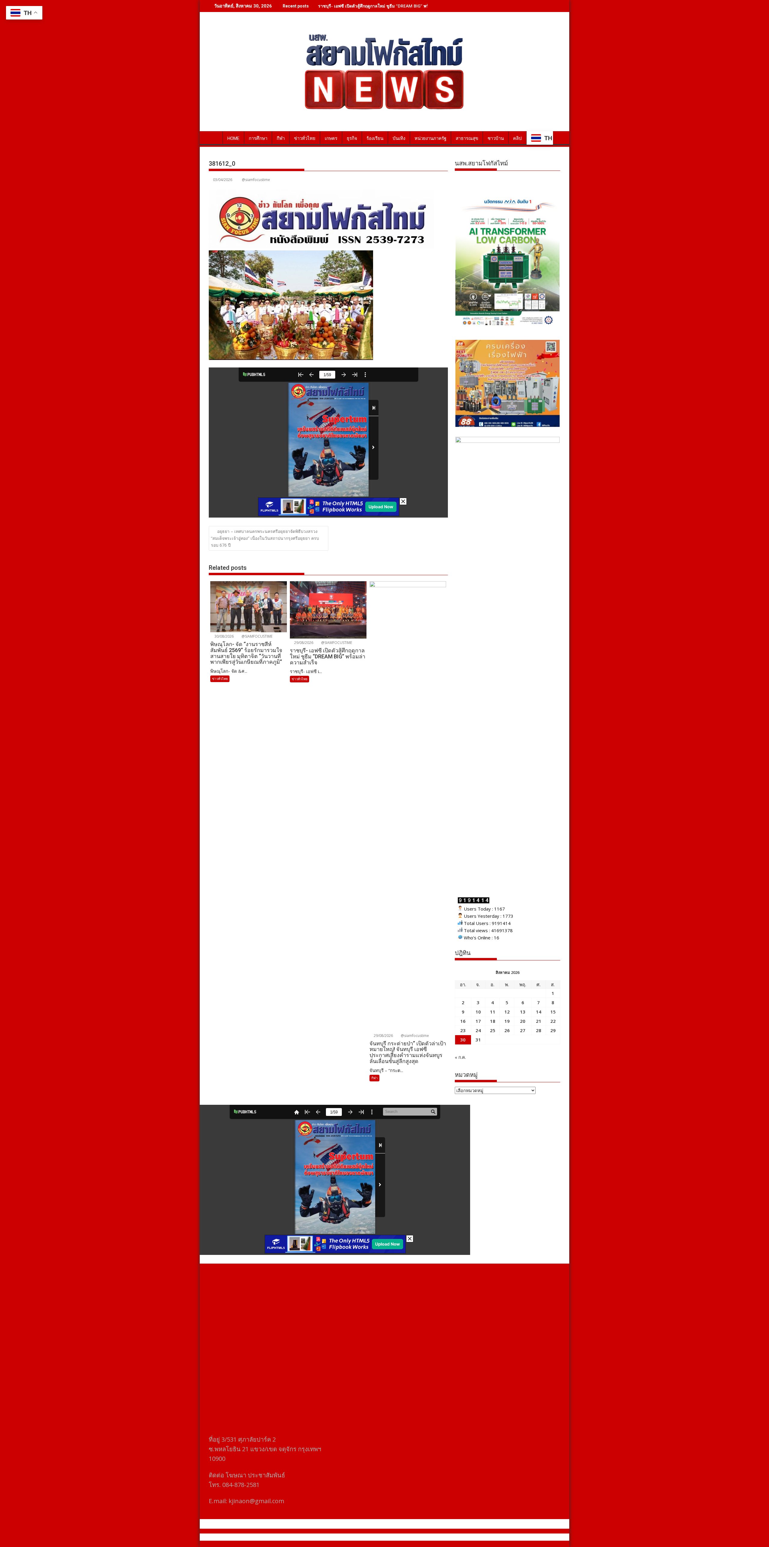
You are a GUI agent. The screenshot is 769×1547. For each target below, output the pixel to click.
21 (538, 1021)
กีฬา (281, 138)
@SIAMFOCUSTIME (256, 636)
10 (478, 1012)
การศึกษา (258, 138)
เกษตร (331, 138)
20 (522, 1021)
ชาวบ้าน (496, 138)
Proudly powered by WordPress (344, 1537)
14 (538, 1012)
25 (492, 1030)
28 (538, 1030)
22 (553, 1021)
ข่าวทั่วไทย (304, 138)
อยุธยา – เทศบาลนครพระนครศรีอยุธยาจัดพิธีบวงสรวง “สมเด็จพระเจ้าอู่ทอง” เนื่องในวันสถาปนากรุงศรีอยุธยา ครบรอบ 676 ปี (265, 538)
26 (507, 1030)
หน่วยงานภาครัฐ (430, 138)
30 (463, 1040)
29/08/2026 (303, 642)
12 (507, 1012)
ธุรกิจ (352, 138)
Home (233, 138)
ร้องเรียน (374, 138)
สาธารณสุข (467, 138)
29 (553, 1030)
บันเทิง (399, 138)
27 (522, 1030)
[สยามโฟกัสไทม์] (215, 137)
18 (492, 1021)
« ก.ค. (460, 1057)
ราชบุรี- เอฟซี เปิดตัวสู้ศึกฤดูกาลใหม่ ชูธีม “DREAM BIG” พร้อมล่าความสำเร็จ (389, 6)
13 (522, 1012)
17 (478, 1021)
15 (553, 1012)
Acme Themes (443, 1537)
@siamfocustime (256, 179)
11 (492, 1012)
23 (463, 1030)
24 (478, 1030)
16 (463, 1021)
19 (507, 1021)
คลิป (517, 138)
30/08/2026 (224, 636)
